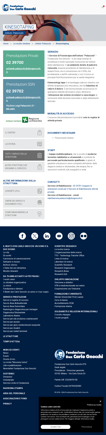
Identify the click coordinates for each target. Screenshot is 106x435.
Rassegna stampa (13, 388)
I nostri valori (9, 279)
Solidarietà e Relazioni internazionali (76, 311)
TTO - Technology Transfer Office (69, 255)
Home (6, 43)
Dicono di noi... (9, 359)
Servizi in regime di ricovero (15, 300)
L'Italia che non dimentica (14, 268)
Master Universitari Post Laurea (69, 297)
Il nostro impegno (62, 314)
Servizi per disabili (11, 328)
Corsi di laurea (61, 300)
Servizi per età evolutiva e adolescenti (20, 319)
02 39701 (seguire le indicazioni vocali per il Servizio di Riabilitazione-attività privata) (73, 189)
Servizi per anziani (11, 322)
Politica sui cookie (94, 405)
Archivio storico (10, 265)
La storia (7, 285)
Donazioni (7, 377)
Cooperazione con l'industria (67, 288)
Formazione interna (63, 306)
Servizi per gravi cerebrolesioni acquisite (21, 325)
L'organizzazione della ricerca (68, 252)
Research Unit (61, 274)
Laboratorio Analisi (11, 315)
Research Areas (62, 271)
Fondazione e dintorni (13, 288)
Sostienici (8, 373)
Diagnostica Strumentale (14, 312)
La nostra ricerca (62, 249)
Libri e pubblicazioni (12, 365)
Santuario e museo (11, 262)
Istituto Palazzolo (43, 43)
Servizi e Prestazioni (14, 297)
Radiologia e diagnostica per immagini (20, 309)
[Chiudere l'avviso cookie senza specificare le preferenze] (100, 401)
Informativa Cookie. (88, 419)
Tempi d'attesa (11, 341)
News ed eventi (11, 350)
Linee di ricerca (61, 258)
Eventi (6, 356)
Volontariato (8, 380)
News (5, 353)
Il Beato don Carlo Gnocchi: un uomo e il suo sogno (26, 292)
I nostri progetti (62, 317)
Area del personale (14, 393)
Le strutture (10, 336)
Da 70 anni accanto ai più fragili (21, 276)
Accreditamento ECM (64, 303)
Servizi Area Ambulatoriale (15, 303)
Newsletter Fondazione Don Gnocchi (19, 368)
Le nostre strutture (21, 43)
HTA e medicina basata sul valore (70, 285)
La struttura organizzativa (14, 282)
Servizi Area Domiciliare (14, 306)
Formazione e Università (68, 294)
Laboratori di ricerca (64, 262)
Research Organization (65, 268)
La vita (6, 252)
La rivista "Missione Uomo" (15, 362)
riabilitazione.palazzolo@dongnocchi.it (65, 198)
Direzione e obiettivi (64, 282)
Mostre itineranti (10, 271)
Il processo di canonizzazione (16, 258)
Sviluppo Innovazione (67, 279)
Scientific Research (65, 246)
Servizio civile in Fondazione (16, 383)
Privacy (7, 403)
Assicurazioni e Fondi (15, 398)
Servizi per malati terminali (15, 331)
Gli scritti (7, 255)
